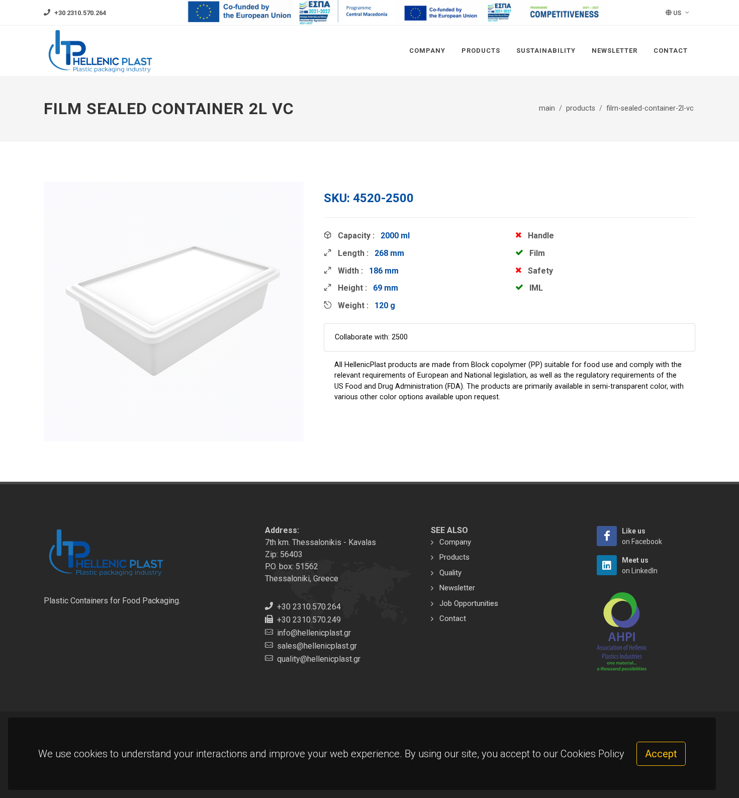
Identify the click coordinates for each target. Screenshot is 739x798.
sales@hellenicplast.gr (317, 646)
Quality (450, 572)
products (580, 108)
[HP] (607, 536)
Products (480, 50)
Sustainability (546, 50)
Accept (661, 754)
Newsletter (614, 50)
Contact (671, 50)
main (547, 108)
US (677, 13)
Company (427, 50)
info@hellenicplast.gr (314, 633)
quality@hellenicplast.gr (318, 659)
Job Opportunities (468, 603)
